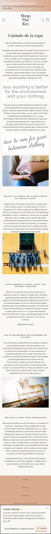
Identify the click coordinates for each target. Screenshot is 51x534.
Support (25, 495)
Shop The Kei (25, 19)
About (25, 487)
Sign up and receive (25, 503)
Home (25, 479)
